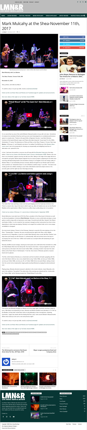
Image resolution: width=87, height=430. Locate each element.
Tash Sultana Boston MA (75, 88)
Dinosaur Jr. (8, 332)
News (3, 15)
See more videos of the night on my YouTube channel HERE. (18, 97)
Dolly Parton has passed (75, 136)
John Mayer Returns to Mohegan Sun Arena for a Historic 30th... (72, 75)
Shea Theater (43, 332)
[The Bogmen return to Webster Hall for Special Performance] (64, 122)
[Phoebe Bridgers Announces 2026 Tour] (64, 106)
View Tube (25, 2)
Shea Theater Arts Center (8, 333)
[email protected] (32, 88)
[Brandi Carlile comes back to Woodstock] (10, 379)
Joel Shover (62, 78)
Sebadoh (37, 332)
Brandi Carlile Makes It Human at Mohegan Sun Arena (47, 387)
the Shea (16, 333)
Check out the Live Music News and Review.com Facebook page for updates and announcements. (28, 92)
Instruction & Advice (78, 15)
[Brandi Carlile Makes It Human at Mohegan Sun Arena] (47, 379)
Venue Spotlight (51, 15)
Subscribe (81, 47)
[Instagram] (80, 2)
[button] (84, 16)
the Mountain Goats (39, 152)
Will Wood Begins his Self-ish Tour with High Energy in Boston (29, 387)
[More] (23, 341)
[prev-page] (53, 370)
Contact (37, 2)
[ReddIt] (11, 341)
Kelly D (4, 32)
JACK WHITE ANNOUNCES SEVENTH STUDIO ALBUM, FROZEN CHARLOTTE (76, 97)
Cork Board (62, 401)
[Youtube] (86, 2)
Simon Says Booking (14, 424)
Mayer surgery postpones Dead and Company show (45, 351)
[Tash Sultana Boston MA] (64, 90)
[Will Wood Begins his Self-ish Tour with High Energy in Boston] (29, 379)
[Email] (15, 341)
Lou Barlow (15, 332)
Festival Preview (24, 15)
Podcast (31, 2)
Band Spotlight (38, 15)
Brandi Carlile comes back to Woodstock (9, 387)
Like (83, 37)
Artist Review (63, 15)
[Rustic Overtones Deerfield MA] (35, 415)
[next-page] (55, 370)
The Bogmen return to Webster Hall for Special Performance (75, 121)
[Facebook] (78, 2)
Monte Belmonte (30, 332)
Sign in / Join (18, 2)
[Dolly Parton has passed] (64, 138)
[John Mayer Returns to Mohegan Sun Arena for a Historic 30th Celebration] (72, 64)
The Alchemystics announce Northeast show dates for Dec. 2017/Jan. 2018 (14, 351)
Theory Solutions (11, 428)
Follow (82, 40)
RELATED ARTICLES (7, 370)
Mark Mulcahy (22, 332)
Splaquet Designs (12, 426)
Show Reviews (12, 15)
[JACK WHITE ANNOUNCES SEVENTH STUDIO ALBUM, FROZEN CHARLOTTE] (64, 98)
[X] (83, 2)
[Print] (19, 341)
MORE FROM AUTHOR (19, 370)
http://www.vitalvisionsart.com (18, 361)
